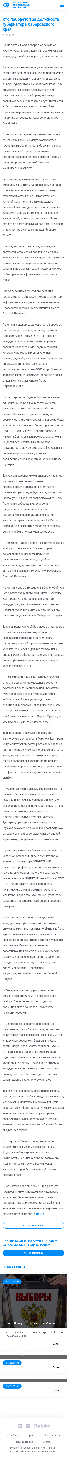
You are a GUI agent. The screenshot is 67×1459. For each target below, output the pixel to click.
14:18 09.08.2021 (12, 1281)
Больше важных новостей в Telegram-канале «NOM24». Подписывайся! (30, 1243)
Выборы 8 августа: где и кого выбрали (29, 1323)
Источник (39, 1214)
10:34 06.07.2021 (12, 1386)
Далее (56, 1343)
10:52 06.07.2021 (12, 1363)
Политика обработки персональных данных (33, 1451)
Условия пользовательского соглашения (33, 1447)
